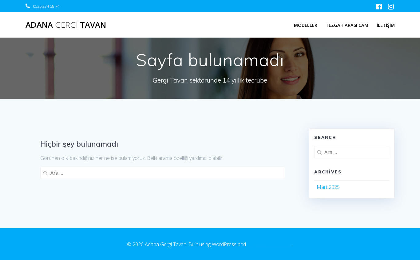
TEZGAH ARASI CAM (347, 25)
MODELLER (305, 25)
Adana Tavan (66, 25)
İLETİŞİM (386, 25)
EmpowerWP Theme (269, 244)
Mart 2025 (328, 187)
